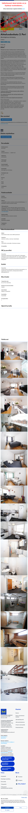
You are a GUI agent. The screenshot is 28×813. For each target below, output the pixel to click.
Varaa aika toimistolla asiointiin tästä (7, 758)
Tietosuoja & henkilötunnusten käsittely (7, 787)
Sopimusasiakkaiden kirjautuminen (6, 769)
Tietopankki (3, 784)
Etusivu (17, 713)
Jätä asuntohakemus (20, 722)
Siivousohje (3, 781)
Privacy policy (24, 797)
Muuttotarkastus (19, 727)
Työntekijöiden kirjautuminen (5, 764)
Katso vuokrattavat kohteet (20, 716)
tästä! (23, 8)
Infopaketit (3, 776)
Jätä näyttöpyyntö (20, 719)
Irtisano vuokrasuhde (20, 724)
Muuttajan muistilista (5, 779)
